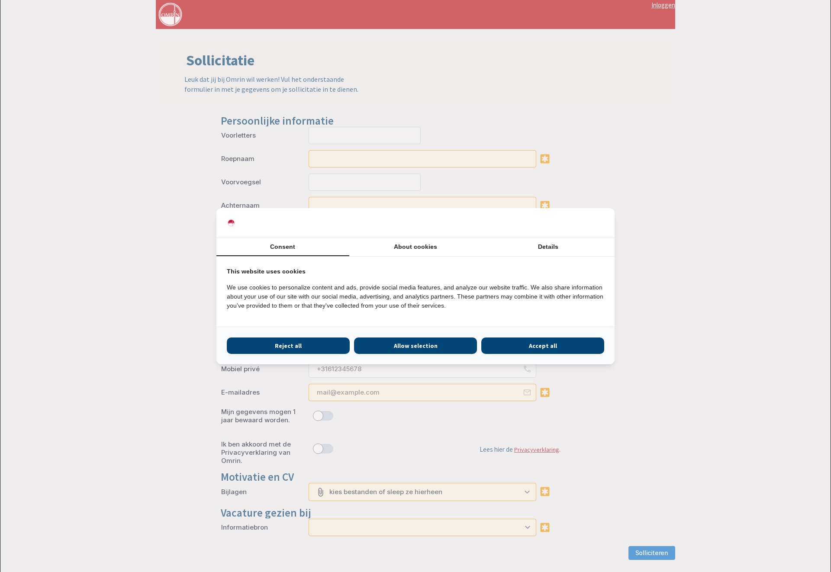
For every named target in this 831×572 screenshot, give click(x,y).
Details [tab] (548, 246)
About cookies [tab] (415, 246)
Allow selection (416, 346)
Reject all (288, 346)
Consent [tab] (282, 246)
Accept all (543, 346)
